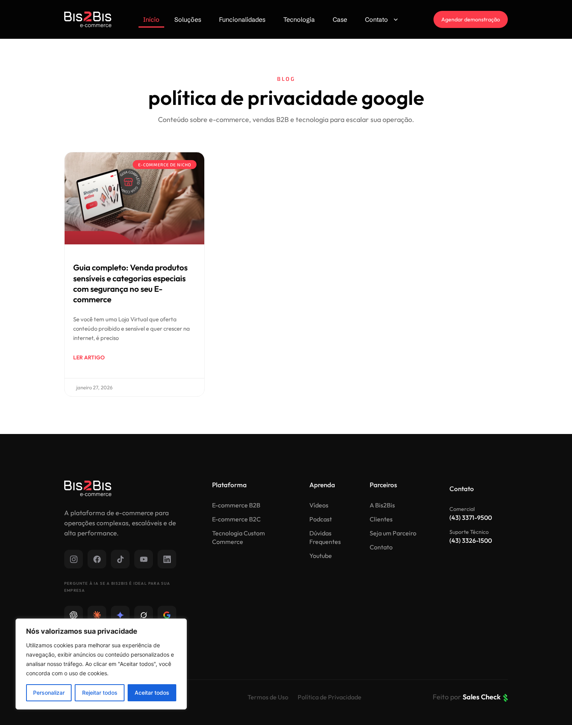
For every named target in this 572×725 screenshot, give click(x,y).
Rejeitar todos (100, 692)
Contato (376, 19)
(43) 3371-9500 (470, 517)
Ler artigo (89, 357)
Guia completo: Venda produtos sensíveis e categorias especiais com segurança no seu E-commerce (130, 283)
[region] (101, 664)
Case (340, 19)
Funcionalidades (242, 19)
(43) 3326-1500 (470, 540)
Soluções (187, 19)
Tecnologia (299, 19)
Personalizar (49, 692)
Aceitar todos (152, 692)
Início (151, 19)
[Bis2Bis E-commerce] (87, 19)
